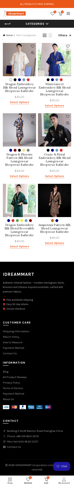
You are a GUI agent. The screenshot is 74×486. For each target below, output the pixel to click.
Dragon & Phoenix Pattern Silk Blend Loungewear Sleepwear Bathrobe (19, 159)
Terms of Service (13, 388)
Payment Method (13, 348)
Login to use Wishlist (32, 46)
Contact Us (10, 353)
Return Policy (11, 337)
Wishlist (54, 12)
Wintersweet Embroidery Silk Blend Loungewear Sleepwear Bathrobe (54, 89)
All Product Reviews (15, 377)
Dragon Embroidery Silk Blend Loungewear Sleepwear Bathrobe (19, 87)
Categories (35, 23)
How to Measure (12, 342)
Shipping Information (16, 331)
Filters (62, 35)
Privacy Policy (11, 382)
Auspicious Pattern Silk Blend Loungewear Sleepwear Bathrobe (55, 228)
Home (9, 35)
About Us (8, 399)
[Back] (7, 24)
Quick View (32, 53)
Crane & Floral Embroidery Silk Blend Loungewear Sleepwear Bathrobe (54, 159)
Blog (5, 371)
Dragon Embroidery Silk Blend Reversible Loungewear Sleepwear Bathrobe (19, 230)
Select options (19, 102)
